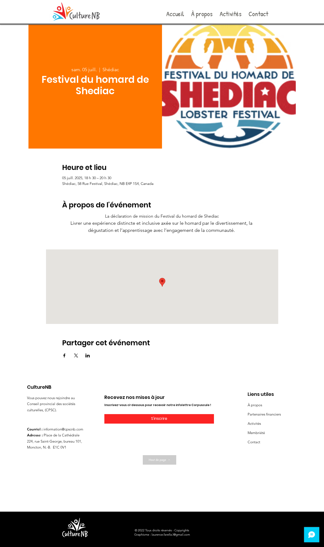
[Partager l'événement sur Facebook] (64, 355)
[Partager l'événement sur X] (76, 355)
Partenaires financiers (264, 414)
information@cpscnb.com (63, 429)
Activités (254, 423)
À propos (255, 405)
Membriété (256, 432)
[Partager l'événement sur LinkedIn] (87, 355)
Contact (254, 442)
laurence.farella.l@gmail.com (171, 534)
